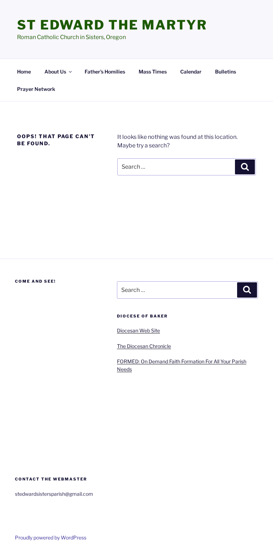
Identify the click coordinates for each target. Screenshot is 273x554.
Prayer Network (36, 89)
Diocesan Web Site (138, 330)
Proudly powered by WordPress (50, 537)
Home (24, 72)
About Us (55, 72)
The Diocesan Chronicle (144, 346)
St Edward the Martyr (112, 25)
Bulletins (225, 72)
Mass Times (153, 72)
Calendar (191, 72)
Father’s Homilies (105, 72)
